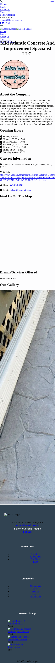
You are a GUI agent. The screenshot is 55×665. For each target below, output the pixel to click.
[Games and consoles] (18, 637)
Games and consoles (17, 639)
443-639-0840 (16, 185)
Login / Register (8, 15)
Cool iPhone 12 (15, 623)
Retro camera (14, 647)
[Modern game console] (19, 629)
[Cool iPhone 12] (16, 621)
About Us (5, 9)
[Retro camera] (15, 644)
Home (3, 4)
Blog (2, 7)
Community (35, 586)
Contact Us (5, 12)
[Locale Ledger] (8, 29)
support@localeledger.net (11, 20)
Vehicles (35, 591)
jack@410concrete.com (20, 190)
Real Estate (35, 596)
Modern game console (18, 631)
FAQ (35, 562)
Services (35, 594)
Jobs (35, 588)
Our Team (35, 559)
